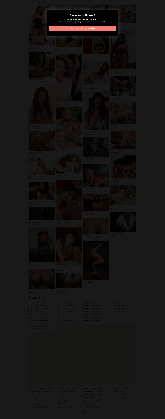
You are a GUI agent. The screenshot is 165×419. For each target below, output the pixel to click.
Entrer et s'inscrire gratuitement (82, 29)
